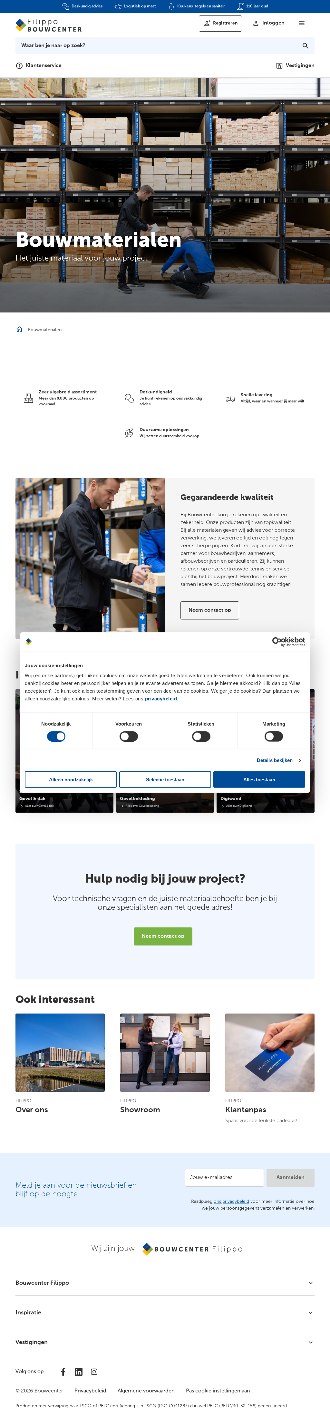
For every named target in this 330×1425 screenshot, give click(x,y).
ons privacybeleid (231, 1201)
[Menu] (302, 23)
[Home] (48, 25)
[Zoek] (305, 46)
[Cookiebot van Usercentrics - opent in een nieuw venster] (277, 642)
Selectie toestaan (165, 779)
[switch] (129, 736)
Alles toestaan (259, 779)
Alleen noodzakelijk (71, 779)
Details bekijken (275, 760)
